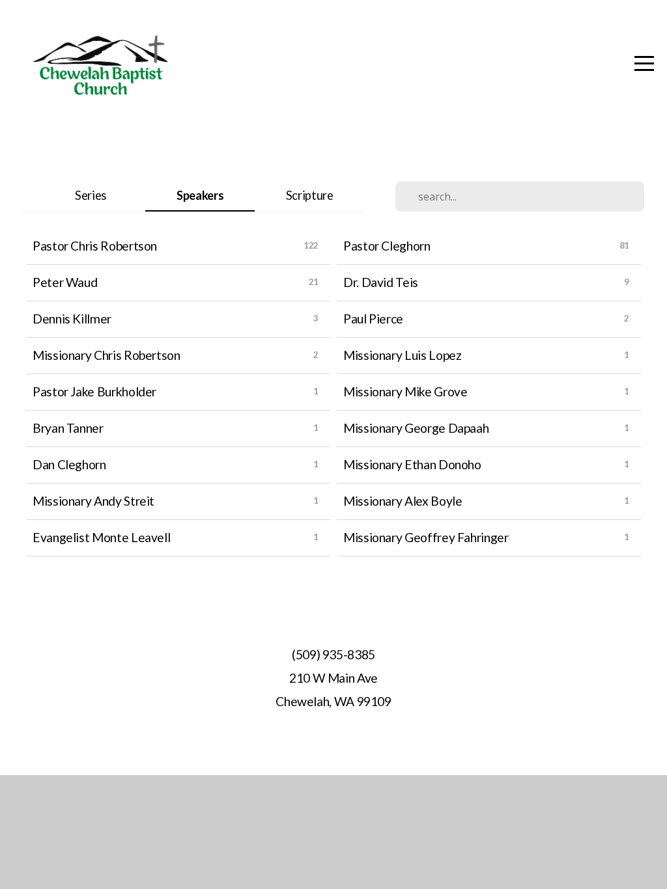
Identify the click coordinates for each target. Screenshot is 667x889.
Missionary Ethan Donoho (412, 464)
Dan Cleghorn (69, 464)
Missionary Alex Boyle (402, 500)
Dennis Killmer (72, 318)
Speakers (200, 195)
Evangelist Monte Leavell (101, 537)
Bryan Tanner (68, 427)
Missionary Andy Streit (93, 500)
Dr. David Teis (380, 282)
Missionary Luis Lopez (402, 355)
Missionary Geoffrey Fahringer (426, 537)
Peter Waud (65, 282)
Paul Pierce (373, 318)
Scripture (310, 195)
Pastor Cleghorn (387, 245)
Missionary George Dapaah (416, 427)
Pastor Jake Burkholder (94, 391)
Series (90, 195)
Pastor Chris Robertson (95, 245)
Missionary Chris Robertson (106, 355)
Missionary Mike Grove (405, 391)
